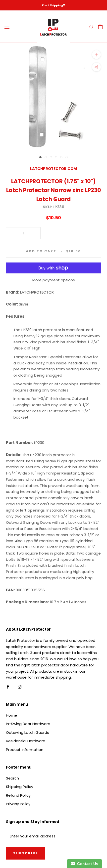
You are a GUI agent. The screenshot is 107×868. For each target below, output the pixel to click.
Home (11, 715)
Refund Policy (18, 795)
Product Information (24, 749)
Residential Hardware (25, 740)
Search (12, 778)
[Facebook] (8, 686)
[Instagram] (19, 686)
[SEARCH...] (91, 26)
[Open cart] (100, 26)
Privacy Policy (18, 803)
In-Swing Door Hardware (28, 723)
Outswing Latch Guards (27, 732)
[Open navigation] (6, 27)
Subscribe (25, 853)
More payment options (53, 280)
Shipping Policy (19, 786)
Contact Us (86, 864)
